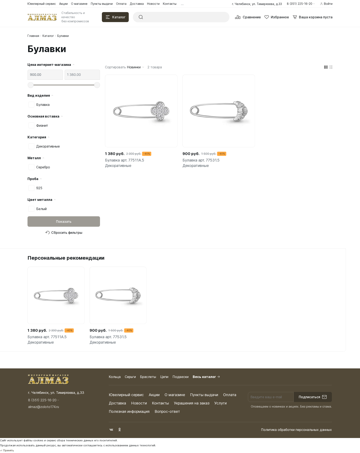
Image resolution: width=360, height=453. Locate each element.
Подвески (180, 377)
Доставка (117, 403)
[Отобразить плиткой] (326, 67)
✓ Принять (7, 450)
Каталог (48, 36)
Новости (139, 403)
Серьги (130, 377)
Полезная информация (129, 411)
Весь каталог (204, 377)
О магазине (175, 395)
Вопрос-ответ (167, 411)
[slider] (31, 85)
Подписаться (309, 397)
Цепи (164, 377)
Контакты (160, 403)
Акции (154, 395)
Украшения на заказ (191, 403)
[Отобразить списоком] (330, 67)
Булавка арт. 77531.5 (201, 160)
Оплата (229, 395)
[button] (301, 4)
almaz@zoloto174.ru (43, 407)
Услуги (220, 403)
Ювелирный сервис (126, 395)
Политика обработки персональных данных (296, 430)
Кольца (115, 377)
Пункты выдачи (204, 395)
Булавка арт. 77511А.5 (124, 160)
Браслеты (148, 377)
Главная (33, 36)
